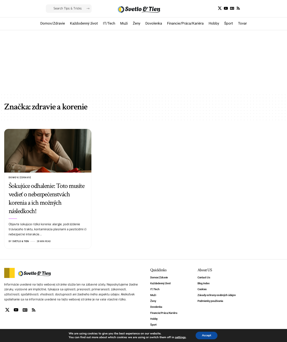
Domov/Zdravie (20, 177)
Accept (206, 335)
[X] (220, 8)
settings (180, 337)
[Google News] (232, 8)
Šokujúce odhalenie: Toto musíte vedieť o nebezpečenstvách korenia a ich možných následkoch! (46, 198)
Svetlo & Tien (20, 241)
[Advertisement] (143, 61)
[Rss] (238, 8)
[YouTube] (226, 8)
